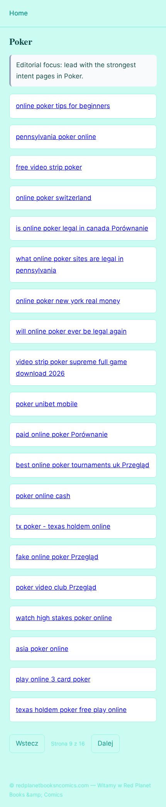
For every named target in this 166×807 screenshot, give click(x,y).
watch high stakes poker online (64, 618)
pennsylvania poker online (56, 137)
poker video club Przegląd (56, 587)
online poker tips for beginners (63, 106)
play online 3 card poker (53, 679)
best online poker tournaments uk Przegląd (82, 465)
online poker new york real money (68, 301)
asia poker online (42, 649)
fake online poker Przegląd (57, 557)
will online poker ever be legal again (71, 331)
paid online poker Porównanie (62, 434)
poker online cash (43, 496)
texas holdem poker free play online (71, 710)
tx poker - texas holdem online (63, 526)
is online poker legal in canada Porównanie (82, 228)
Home (18, 13)
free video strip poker (49, 167)
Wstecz (27, 743)
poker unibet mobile (47, 404)
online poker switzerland (53, 198)
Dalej (105, 743)
